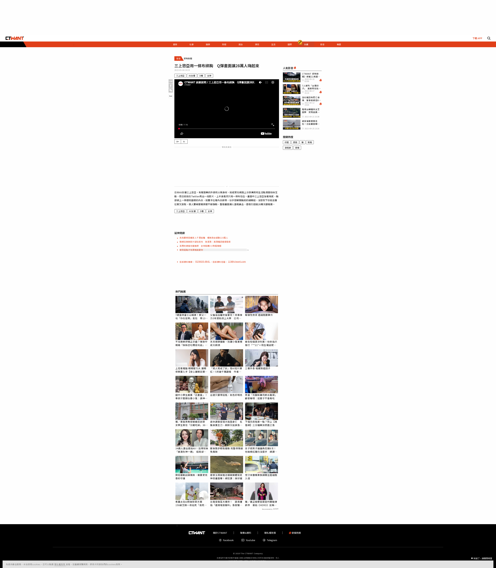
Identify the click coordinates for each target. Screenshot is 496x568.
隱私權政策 (60, 564)
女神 (209, 75)
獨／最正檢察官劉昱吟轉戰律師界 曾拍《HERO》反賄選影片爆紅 (261, 503)
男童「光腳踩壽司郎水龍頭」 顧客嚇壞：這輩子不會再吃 (261, 396)
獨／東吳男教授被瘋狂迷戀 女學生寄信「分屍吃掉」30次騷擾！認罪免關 (191, 423)
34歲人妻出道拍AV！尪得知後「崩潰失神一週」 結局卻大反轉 (191, 450)
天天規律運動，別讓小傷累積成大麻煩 (226, 343)
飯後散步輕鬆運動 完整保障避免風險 (226, 450)
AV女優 (192, 75)
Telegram (272, 540)
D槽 (201, 75)
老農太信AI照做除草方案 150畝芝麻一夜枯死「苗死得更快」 (191, 503)
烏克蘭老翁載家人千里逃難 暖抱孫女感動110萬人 (204, 237)
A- (184, 141)
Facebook (228, 540)
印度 (287, 142)
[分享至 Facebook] (171, 86)
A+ (177, 141)
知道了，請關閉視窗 (483, 558)
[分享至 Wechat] (171, 90)
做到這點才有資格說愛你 (191, 250)
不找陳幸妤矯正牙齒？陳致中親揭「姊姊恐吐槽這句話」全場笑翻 (191, 343)
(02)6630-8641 (202, 261)
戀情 (297, 147)
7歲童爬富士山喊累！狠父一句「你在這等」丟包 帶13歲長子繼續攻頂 (191, 316)
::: (73, 44)
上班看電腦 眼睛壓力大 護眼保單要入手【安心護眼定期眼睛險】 (191, 370)
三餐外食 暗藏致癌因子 (257, 368)
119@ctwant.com (237, 261)
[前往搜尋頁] (488, 38)
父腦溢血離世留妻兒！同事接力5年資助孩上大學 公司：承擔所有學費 (226, 316)
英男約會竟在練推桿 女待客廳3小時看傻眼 (200, 245)
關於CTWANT (220, 532)
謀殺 (295, 142)
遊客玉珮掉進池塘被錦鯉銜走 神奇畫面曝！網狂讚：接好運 (226, 476)
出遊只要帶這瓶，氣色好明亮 (226, 395)
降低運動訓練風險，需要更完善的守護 (191, 476)
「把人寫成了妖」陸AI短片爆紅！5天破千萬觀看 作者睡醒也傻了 (226, 370)
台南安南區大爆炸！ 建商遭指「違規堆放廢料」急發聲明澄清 (226, 503)
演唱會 (288, 147)
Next (170, 96)
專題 (339, 44)
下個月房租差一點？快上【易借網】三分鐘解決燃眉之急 (261, 423)
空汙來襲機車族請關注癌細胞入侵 (261, 476)
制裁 (310, 142)
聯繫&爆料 (245, 532)
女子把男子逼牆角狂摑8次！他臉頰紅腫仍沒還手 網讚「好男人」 (260, 450)
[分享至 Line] (171, 81)
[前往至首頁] (15, 38)
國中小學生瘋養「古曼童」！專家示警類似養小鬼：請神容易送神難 (191, 396)
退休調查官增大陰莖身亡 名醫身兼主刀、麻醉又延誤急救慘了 (226, 423)
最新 (175, 44)
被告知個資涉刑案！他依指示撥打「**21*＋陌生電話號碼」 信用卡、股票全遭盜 (261, 343)
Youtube (250, 540)
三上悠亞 (180, 75)
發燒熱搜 (296, 532)
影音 (322, 44)
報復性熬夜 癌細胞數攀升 (259, 315)
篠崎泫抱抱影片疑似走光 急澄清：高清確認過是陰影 (205, 241)
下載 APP (477, 38)
